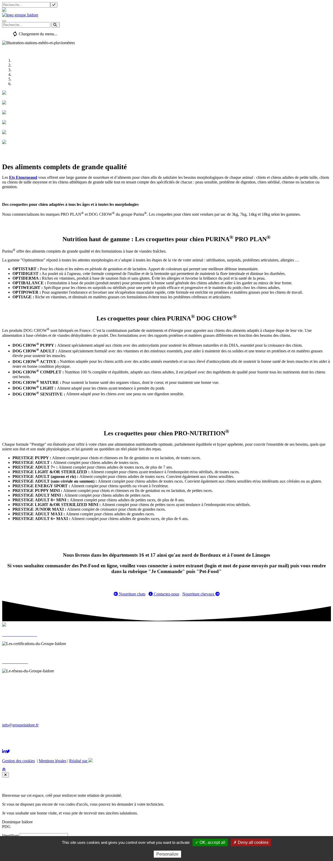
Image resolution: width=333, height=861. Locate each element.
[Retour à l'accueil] (20, 15)
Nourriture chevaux (198, 594)
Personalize (167, 854)
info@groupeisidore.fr (20, 725)
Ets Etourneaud (23, 177)
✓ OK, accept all (210, 842)
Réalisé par (78, 761)
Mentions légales (52, 761)
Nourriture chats (131, 594)
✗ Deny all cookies (250, 842)
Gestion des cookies (18, 761)
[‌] (4, 751)
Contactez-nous (166, 594)
